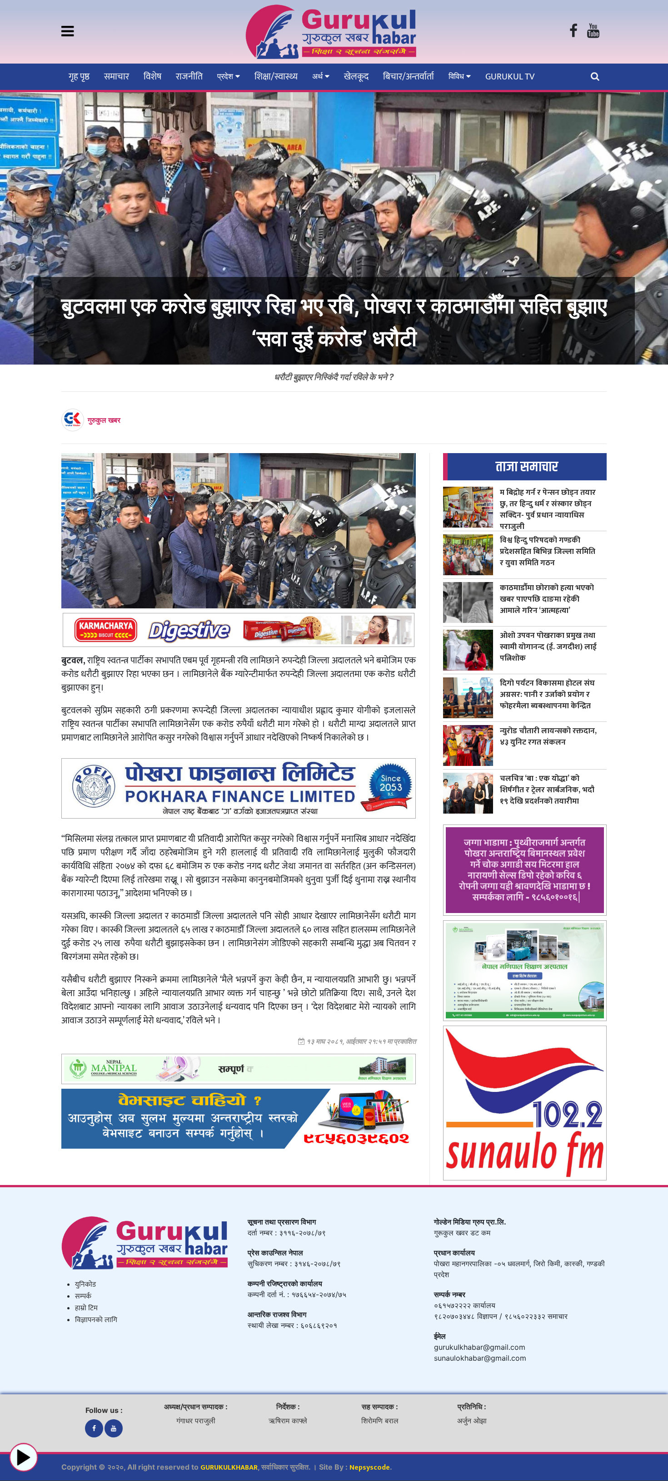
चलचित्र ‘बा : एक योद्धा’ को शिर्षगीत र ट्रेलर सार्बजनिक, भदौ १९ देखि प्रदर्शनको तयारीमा (547, 790)
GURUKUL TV (509, 76)
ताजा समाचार (527, 467)
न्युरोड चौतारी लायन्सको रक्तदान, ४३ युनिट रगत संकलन (548, 736)
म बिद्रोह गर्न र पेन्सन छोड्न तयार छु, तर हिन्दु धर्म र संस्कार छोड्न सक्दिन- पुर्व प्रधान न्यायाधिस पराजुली (548, 509)
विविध (457, 76)
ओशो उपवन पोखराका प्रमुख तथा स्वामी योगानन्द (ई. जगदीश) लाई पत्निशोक (548, 647)
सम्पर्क (83, 1296)
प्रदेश (226, 76)
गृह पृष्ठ (79, 76)
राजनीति (189, 76)
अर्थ (318, 76)
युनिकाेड (85, 1285)
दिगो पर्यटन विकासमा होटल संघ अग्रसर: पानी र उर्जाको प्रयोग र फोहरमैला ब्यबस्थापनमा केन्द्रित (547, 694)
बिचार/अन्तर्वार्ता (408, 76)
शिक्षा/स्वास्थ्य (276, 76)
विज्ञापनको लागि (96, 1320)
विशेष (152, 76)
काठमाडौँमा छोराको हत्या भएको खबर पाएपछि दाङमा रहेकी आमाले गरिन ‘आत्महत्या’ (547, 599)
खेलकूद (356, 76)
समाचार (116, 76)
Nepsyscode (369, 1467)
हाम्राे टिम (86, 1308)
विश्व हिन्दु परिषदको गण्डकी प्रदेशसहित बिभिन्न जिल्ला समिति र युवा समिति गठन (547, 551)
